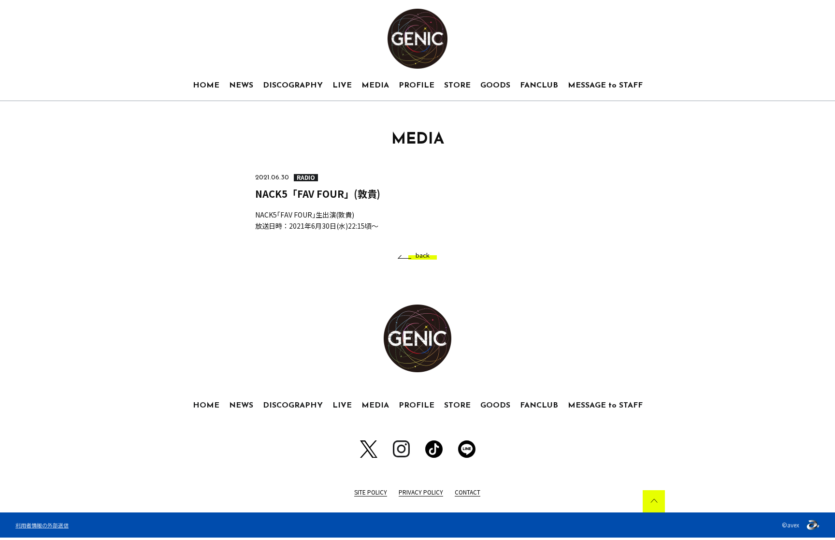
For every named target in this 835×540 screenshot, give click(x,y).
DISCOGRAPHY (293, 85)
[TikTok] (434, 449)
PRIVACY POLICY (421, 492)
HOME (206, 85)
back (423, 255)
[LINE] (466, 449)
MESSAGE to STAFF (605, 85)
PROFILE (416, 85)
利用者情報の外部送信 (42, 525)
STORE (457, 85)
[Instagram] (401, 448)
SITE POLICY (370, 492)
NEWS (241, 85)
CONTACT (467, 492)
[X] (368, 449)
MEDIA (375, 85)
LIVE (342, 85)
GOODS (495, 85)
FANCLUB (539, 85)
